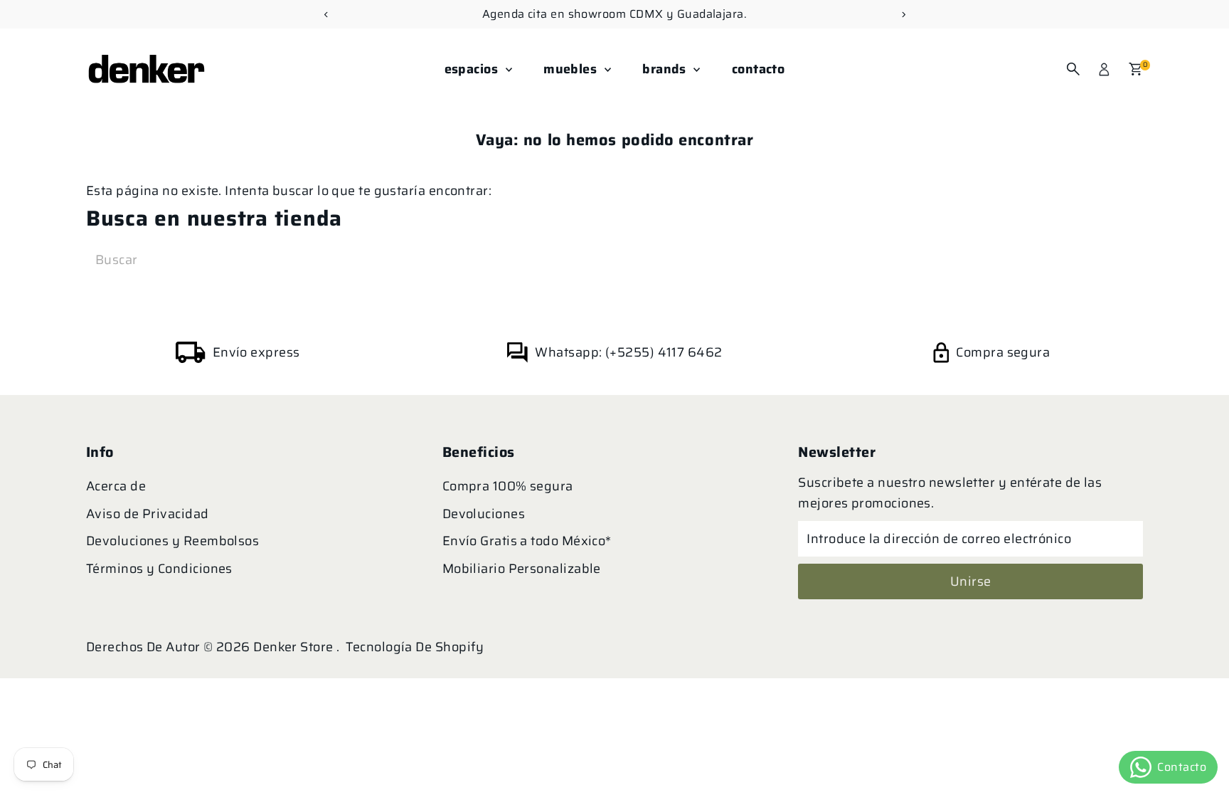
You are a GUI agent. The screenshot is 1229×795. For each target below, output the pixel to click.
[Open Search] (1073, 69)
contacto (758, 69)
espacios (473, 69)
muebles (572, 69)
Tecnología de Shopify (415, 647)
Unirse (970, 581)
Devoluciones (483, 514)
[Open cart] (1135, 69)
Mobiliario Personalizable (521, 569)
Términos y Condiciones (159, 569)
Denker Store (294, 647)
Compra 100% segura (507, 486)
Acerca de (116, 486)
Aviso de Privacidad (147, 514)
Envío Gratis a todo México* (527, 541)
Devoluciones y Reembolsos (172, 541)
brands (666, 69)
